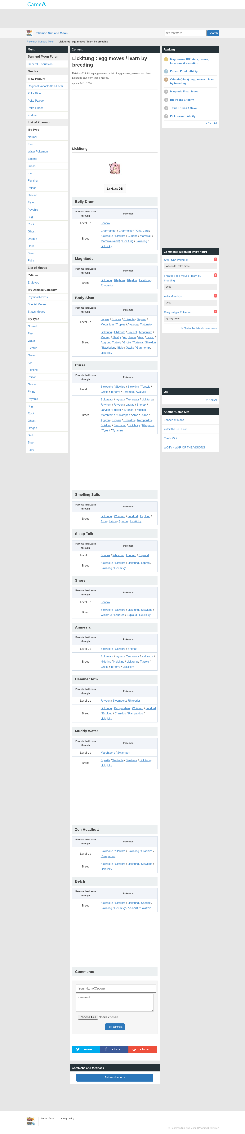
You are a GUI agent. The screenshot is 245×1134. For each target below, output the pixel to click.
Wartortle (117, 760)
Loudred (133, 516)
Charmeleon (126, 230)
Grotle (127, 342)
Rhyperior (107, 285)
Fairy (31, 260)
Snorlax (105, 223)
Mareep (105, 337)
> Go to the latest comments (199, 328)
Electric (32, 158)
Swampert (123, 415)
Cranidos (129, 420)
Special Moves (37, 304)
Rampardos (144, 420)
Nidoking (118, 661)
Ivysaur (120, 399)
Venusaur (133, 399)
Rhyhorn (119, 280)
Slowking (141, 241)
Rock (31, 224)
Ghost (31, 231)
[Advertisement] (122, 18)
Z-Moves (33, 282)
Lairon (150, 337)
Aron (141, 337)
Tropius (120, 324)
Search (213, 33)
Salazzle (145, 908)
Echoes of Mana (174, 419)
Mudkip (141, 409)
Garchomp (143, 347)
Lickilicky (106, 246)
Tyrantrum (118, 430)
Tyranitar (128, 409)
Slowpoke (107, 235)
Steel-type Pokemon (176, 259)
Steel (31, 253)
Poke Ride (34, 93)
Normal (32, 137)
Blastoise (131, 760)
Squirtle (105, 760)
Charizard (142, 230)
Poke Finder (35, 107)
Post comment (115, 1027)
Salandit (133, 908)
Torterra (138, 342)
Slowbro (120, 235)
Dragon (32, 238)
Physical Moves (38, 297)
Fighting (33, 180)
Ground (32, 195)
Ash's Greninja (173, 296)
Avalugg (132, 324)
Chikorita (129, 319)
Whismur (119, 516)
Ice (30, 173)
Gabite (130, 347)
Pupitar (116, 409)
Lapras (105, 319)
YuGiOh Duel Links (176, 429)
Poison (32, 187)
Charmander (108, 230)
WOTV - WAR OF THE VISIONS (184, 447)
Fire (30, 144)
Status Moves (36, 311)
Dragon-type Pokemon (177, 312)
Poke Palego (36, 100)
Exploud (145, 516)
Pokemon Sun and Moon (51, 33)
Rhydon (132, 280)
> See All (211, 123)
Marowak (145, 235)
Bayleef (141, 319)
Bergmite (128, 391)
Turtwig (116, 342)
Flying (31, 202)
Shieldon (150, 342)
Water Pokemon (38, 151)
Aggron (105, 342)
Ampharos (129, 337)
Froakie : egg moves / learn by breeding (182, 278)
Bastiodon (108, 347)
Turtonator (146, 324)
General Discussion (40, 64)
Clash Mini (170, 438)
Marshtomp (108, 415)
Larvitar (105, 409)
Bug (30, 216)
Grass (32, 166)
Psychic (33, 209)
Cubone (132, 235)
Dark (31, 246)
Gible (120, 347)
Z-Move (33, 115)
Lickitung (127, 241)
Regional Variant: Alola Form (45, 86)
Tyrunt (106, 430)
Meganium (107, 324)
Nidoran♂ (147, 656)
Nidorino (106, 661)
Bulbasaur (107, 399)
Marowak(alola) (110, 241)
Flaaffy (117, 337)
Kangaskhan (122, 708)
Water (31, 340)
